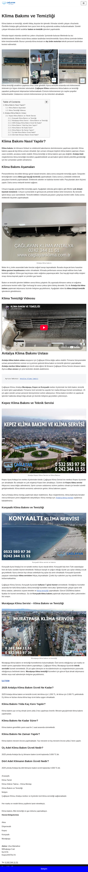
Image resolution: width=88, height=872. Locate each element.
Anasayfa (5, 776)
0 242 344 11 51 (11, 862)
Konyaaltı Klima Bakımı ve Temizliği (24, 118)
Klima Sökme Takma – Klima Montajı (17, 784)
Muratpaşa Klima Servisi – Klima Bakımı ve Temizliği (30, 120)
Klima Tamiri (7, 780)
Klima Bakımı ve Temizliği (12, 788)
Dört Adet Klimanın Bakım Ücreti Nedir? (25, 135)
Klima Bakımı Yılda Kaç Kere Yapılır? (24, 125)
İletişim (44, 869)
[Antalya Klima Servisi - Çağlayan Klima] (8, 3)
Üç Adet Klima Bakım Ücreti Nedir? (24, 132)
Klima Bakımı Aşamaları (17, 108)
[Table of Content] (46, 101)
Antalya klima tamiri (29, 379)
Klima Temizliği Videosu (17, 110)
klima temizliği (42, 591)
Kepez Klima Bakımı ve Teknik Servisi (22, 116)
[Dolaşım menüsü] (83, 3)
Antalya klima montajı (64, 498)
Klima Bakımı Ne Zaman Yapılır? (23, 130)
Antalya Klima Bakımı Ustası (15, 113)
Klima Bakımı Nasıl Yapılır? (15, 105)
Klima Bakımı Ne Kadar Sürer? (22, 128)
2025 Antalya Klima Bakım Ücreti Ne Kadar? (27, 123)
